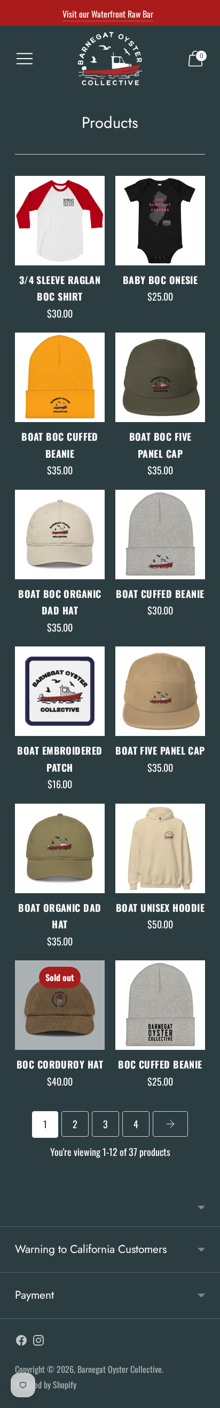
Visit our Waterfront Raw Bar (107, 13)
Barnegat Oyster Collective (119, 1369)
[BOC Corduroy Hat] (60, 1005)
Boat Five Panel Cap (160, 750)
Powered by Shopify (45, 1384)
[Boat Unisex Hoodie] (160, 848)
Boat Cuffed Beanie (160, 594)
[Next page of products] (170, 1124)
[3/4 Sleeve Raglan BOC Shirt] (60, 220)
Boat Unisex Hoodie (160, 908)
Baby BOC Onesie (160, 280)
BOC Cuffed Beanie (160, 1064)
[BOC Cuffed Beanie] (160, 1005)
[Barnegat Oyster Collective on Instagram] (38, 1342)
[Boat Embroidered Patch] (60, 691)
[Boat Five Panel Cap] (160, 691)
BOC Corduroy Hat (60, 1064)
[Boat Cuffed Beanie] (160, 534)
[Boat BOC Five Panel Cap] (160, 377)
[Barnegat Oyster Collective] (110, 58)
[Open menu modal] (25, 59)
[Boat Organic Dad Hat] (60, 848)
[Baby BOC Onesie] (160, 220)
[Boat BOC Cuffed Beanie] (60, 377)
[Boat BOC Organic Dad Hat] (60, 534)
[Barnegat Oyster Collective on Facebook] (21, 1342)
